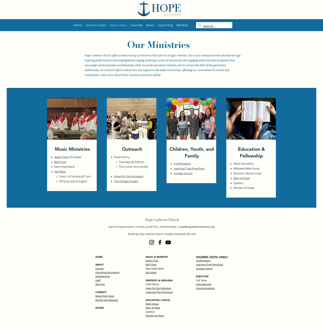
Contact (99, 268)
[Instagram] (151, 242)
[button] (165, 25)
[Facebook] (160, 242)
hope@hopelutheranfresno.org (197, 226)
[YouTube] (168, 242)
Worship (100, 284)
